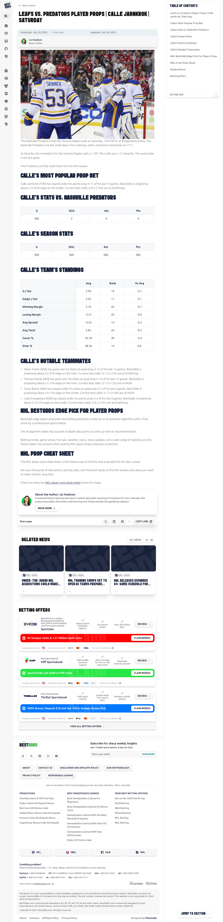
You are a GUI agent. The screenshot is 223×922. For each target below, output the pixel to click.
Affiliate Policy (50, 918)
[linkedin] (39, 756)
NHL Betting (122, 822)
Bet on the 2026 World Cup (130, 798)
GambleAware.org (42, 884)
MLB (107, 852)
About (26, 767)
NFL (38, 852)
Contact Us (45, 767)
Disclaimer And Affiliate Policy (79, 767)
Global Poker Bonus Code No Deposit (40, 813)
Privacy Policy (31, 775)
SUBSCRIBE (148, 754)
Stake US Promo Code (79, 840)
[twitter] (31, 756)
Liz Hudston (35, 39)
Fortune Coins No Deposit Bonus (37, 817)
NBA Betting (122, 808)
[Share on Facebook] (122, 521)
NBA (73, 852)
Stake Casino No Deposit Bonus (37, 803)
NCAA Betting (123, 813)
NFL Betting (121, 817)
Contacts (34, 918)
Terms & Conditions (101, 648)
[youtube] (56, 756)
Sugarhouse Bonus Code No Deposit (39, 822)
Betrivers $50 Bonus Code (34, 808)
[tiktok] (23, 756)
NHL (142, 852)
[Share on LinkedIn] (114, 521)
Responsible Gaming (60, 775)
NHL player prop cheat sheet (62, 482)
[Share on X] (105, 521)
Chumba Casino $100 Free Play (36, 798)
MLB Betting (122, 803)
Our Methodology (118, 767)
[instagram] (48, 756)
